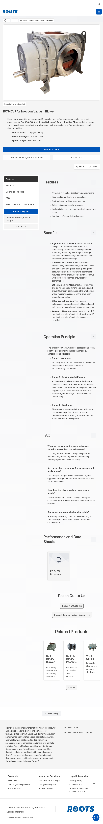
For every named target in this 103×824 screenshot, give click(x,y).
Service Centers (46, 788)
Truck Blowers (14, 788)
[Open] (99, 12)
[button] (71, 182)
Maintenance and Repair (50, 780)
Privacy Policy (76, 780)
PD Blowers (13, 780)
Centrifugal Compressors (19, 784)
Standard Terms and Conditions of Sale (78, 790)
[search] (99, 4)
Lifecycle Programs (47, 784)
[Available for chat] (95, 817)
